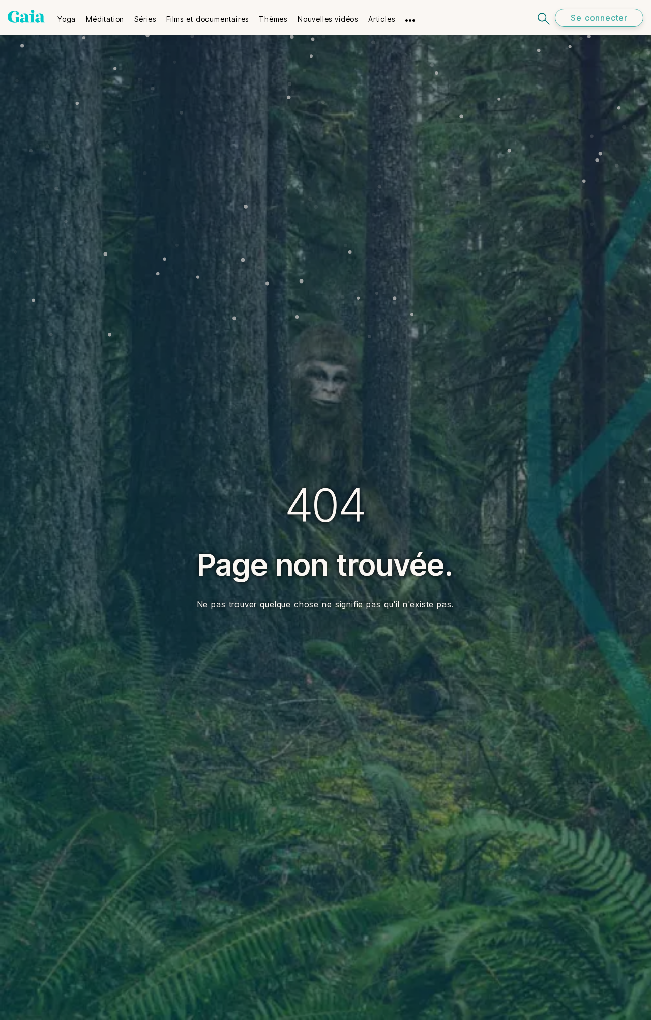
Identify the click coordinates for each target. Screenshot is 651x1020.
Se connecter (599, 18)
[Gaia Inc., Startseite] (26, 16)
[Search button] (544, 17)
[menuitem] (66, 15)
